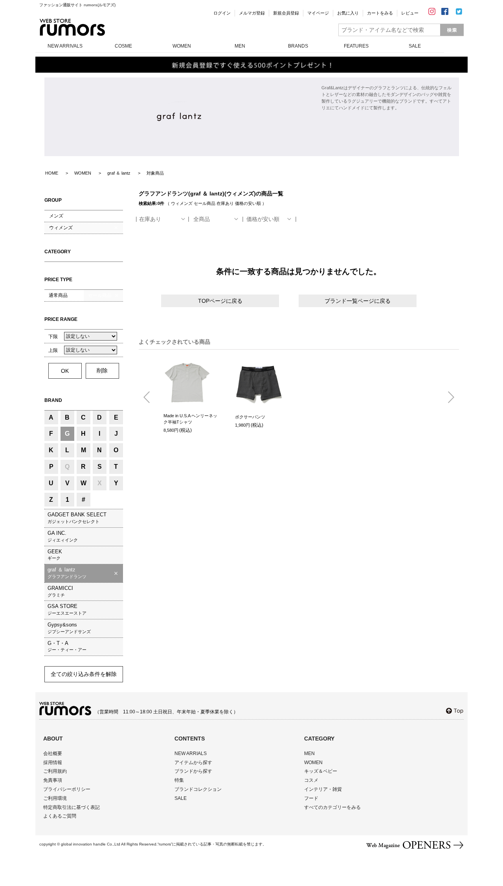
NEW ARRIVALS (65, 46)
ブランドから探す (193, 771)
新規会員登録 (286, 13)
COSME (123, 46)
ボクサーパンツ (250, 416)
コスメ (311, 780)
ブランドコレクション (198, 789)
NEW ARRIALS (190, 753)
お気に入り (348, 13)
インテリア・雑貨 (323, 789)
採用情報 (52, 762)
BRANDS (298, 46)
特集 (179, 780)
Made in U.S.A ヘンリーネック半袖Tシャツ (190, 419)
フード (311, 798)
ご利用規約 (55, 771)
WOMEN (182, 46)
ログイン (222, 13)
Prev (149, 397)
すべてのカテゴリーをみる (332, 807)
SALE (415, 46)
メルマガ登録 (252, 13)
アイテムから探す (193, 762)
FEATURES (356, 46)
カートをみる (380, 13)
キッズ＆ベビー (320, 771)
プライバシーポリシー (66, 789)
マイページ (318, 13)
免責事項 (52, 780)
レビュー (410, 13)
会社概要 (52, 753)
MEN (240, 46)
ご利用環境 (55, 798)
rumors (72, 27)
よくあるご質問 (59, 816)
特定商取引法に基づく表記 (71, 807)
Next (448, 397)
